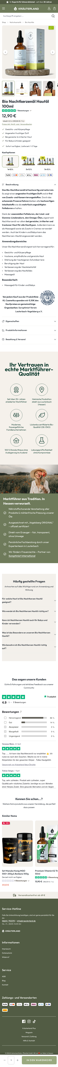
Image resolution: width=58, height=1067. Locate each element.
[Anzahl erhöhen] (17, 1060)
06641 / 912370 (8, 921)
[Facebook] (23, 1021)
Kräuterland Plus (29, 1028)
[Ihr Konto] (49, 8)
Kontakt (5, 985)
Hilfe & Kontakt (29, 1041)
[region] (29, 60)
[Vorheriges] (5, 52)
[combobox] (24, 16)
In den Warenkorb (39, 1060)
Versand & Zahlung (29, 1036)
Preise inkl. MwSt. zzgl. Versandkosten (17, 124)
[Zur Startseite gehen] (26, 8)
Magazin (29, 1032)
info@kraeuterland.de (26, 921)
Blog (4, 980)
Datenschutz (7, 953)
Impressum (6, 949)
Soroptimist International (22, 555)
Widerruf (5, 957)
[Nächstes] (52, 52)
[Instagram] (28, 1021)
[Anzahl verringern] (4, 1060)
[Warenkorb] (54, 8)
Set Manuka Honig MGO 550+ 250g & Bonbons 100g (15, 872)
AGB (4, 976)
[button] (29, 184)
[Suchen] (53, 16)
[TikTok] (33, 1021)
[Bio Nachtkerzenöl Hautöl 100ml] (29, 52)
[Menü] (3, 8)
